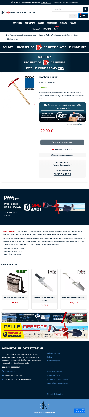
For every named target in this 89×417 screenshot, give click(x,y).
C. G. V (49, 357)
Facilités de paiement (54, 372)
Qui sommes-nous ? (54, 353)
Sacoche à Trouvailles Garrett (15, 297)
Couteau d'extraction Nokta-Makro (44, 298)
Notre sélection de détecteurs (57, 383)
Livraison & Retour (53, 376)
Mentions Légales (53, 361)
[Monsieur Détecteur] (18, 12)
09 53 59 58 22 (46, 2)
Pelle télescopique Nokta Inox (73, 297)
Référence (42, 83)
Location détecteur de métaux (58, 379)
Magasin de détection (55, 394)
